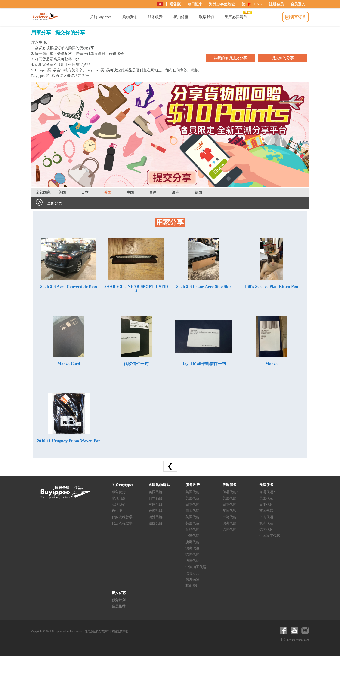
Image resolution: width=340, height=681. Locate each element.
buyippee (45, 16)
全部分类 (54, 203)
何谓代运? (267, 492)
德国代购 (192, 554)
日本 (85, 192)
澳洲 (175, 192)
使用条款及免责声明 (97, 631)
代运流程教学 (122, 523)
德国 (198, 192)
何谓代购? (230, 492)
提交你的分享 (283, 58)
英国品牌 (156, 504)
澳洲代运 (192, 548)
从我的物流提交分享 (230, 58)
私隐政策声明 (119, 631)
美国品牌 (156, 492)
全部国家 (43, 192)
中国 (130, 192)
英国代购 (192, 517)
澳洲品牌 (156, 517)
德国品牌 (156, 523)
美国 (62, 192)
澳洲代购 (192, 542)
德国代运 (192, 560)
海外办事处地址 (222, 4)
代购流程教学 (122, 517)
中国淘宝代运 (195, 567)
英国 (107, 192)
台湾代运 (192, 536)
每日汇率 (195, 4)
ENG (258, 4)
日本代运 (192, 511)
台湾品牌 (156, 511)
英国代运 (192, 523)
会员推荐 (119, 606)
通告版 (175, 4)
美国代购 (192, 492)
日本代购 (192, 504)
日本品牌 (156, 498)
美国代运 (192, 498)
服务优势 (119, 492)
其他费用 (192, 585)
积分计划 (119, 600)
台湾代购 (192, 529)
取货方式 (192, 573)
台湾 (153, 192)
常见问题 (119, 498)
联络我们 (119, 504)
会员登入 (298, 4)
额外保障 (192, 579)
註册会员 (276, 4)
